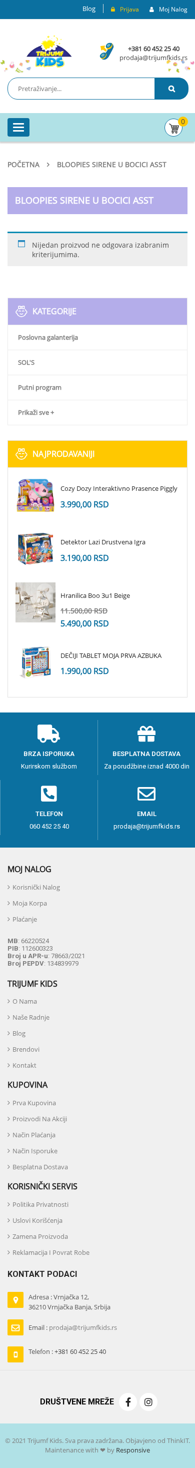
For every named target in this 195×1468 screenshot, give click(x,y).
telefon (49, 814)
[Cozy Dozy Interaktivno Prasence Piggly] (36, 495)
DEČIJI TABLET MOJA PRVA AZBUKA (111, 655)
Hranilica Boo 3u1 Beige (95, 595)
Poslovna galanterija (48, 337)
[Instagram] (149, 1402)
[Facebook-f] (128, 1402)
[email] (147, 794)
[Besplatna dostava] (147, 734)
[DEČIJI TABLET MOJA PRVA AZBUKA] (36, 662)
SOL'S (26, 362)
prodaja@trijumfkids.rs (154, 57)
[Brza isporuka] (49, 734)
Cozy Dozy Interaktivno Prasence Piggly (119, 488)
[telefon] (49, 794)
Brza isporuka (49, 754)
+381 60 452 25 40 (154, 48)
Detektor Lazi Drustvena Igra (103, 541)
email (146, 814)
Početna (24, 164)
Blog (89, 8)
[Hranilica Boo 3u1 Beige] (36, 602)
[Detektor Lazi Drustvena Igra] (36, 549)
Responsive (132, 1449)
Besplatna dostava (146, 754)
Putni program (40, 387)
